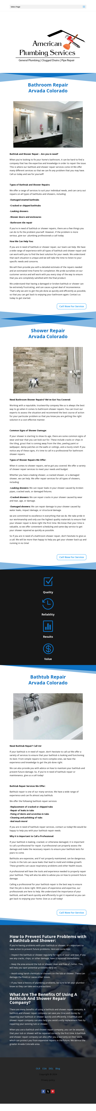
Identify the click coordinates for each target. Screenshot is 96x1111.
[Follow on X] (48, 1091)
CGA (44, 1068)
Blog (57, 1068)
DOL (51, 1068)
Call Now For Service (71, 306)
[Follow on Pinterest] (53, 1091)
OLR (38, 1068)
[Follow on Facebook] (43, 1091)
